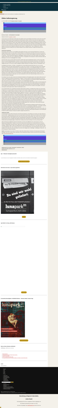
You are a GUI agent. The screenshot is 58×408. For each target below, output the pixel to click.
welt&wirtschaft (4, 147)
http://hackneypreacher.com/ (8, 133)
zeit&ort (22, 147)
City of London (9, 147)
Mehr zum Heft (24, 292)
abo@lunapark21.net (31, 405)
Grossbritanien (18, 147)
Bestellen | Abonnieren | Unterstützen (24, 161)
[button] (5, 26)
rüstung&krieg (5, 378)
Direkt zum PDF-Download (23, 340)
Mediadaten (5, 385)
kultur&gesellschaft (5, 380)
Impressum (4, 383)
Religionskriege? (4, 149)
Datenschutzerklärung (6, 384)
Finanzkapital (14, 147)
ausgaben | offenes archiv (6, 5)
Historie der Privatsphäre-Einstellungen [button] (8, 387)
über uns (4, 6)
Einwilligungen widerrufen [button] (6, 388)
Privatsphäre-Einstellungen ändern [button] (8, 386)
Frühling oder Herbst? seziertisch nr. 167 (8, 148)
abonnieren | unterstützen (6, 4)
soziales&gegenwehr (6, 376)
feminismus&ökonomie (6, 377)
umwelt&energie (5, 379)
